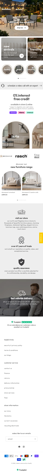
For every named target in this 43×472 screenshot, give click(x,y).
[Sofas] (16, 135)
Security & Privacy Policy (13, 345)
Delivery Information (11, 383)
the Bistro (7, 416)
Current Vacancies (10, 421)
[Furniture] (7, 70)
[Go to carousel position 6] (24, 78)
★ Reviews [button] (41, 238)
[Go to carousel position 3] (20, 78)
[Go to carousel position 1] (18, 78)
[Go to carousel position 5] (23, 78)
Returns (7, 378)
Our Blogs (7, 355)
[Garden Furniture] (19, 70)
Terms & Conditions (11, 350)
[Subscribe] (35, 439)
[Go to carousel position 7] (25, 78)
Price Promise (9, 388)
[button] (4, 3)
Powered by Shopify (26, 463)
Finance (7, 373)
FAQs (6, 398)
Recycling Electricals (11, 426)
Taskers (18, 463)
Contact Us (8, 368)
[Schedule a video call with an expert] (21, 85)
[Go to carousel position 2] (19, 78)
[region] (22, 70)
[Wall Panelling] (31, 70)
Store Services (9, 393)
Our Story (7, 411)
